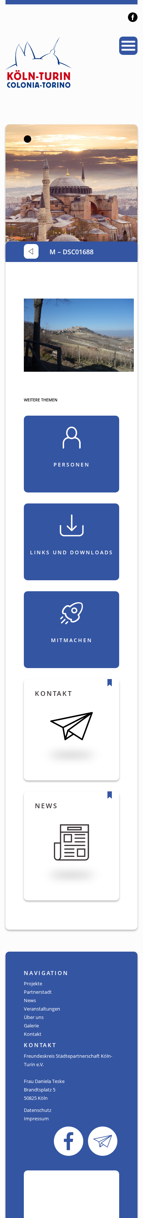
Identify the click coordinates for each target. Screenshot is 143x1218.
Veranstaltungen (42, 1008)
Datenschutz (37, 1110)
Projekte (33, 983)
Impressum (36, 1118)
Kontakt (32, 1034)
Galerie (31, 1025)
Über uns (34, 1017)
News (30, 1000)
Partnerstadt (38, 992)
